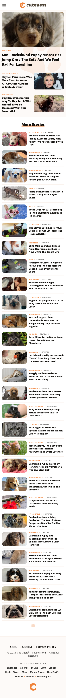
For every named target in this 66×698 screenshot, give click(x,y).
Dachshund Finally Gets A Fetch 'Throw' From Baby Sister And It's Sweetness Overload (46, 358)
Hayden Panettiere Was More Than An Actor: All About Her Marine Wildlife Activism (17, 82)
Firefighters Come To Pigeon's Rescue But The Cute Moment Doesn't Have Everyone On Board (45, 267)
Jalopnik (23, 667)
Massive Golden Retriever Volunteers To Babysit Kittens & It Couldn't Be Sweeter (45, 558)
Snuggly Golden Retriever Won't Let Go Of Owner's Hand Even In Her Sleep (45, 376)
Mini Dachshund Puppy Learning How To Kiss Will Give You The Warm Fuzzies (46, 285)
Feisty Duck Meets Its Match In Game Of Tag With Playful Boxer (46, 194)
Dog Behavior (7, 94)
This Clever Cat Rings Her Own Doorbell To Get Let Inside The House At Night (45, 230)
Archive (27, 647)
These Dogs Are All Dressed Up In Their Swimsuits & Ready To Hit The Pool (45, 212)
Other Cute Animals (9, 73)
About (14, 647)
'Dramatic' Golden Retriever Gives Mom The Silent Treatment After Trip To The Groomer (44, 485)
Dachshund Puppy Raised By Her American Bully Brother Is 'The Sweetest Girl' (45, 466)
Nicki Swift (52, 672)
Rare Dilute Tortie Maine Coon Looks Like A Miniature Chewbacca (45, 340)
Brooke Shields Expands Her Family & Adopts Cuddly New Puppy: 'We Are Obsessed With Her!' (46, 140)
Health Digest (12, 672)
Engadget (12, 667)
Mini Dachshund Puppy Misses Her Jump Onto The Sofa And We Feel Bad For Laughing (31, 59)
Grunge (52, 667)
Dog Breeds (6, 50)
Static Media (21, 652)
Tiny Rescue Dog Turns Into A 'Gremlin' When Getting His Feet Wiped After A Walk (45, 176)
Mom (24, 672)
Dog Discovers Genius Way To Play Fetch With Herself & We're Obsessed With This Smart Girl (16, 104)
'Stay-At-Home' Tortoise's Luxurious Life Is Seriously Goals (43, 503)
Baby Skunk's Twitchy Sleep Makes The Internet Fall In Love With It (44, 412)
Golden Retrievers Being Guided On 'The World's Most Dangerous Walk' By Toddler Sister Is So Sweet (45, 522)
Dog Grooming (35, 171)
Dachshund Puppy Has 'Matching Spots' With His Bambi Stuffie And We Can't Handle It (44, 540)
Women (30, 676)
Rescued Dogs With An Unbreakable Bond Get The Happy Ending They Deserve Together (44, 322)
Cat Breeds (33, 334)
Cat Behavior (34, 225)
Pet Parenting (34, 133)
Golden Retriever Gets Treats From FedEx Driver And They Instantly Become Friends (45, 394)
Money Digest (37, 672)
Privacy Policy (46, 647)
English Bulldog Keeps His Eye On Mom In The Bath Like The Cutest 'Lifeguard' (45, 612)
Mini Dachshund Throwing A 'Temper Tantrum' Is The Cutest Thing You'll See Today (46, 594)
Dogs (31, 207)
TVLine (34, 667)
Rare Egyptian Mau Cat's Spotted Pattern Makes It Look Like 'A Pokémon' (46, 430)
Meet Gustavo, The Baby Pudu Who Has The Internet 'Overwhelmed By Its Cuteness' (46, 448)
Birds (31, 189)
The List (19, 676)
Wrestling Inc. (44, 676)
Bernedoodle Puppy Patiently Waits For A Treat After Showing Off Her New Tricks (45, 576)
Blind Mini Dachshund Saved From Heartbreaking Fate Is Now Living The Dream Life (44, 248)
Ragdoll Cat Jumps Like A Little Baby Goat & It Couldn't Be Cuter (46, 303)
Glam (43, 667)
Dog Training (34, 279)
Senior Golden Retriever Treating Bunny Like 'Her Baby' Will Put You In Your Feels (46, 158)
